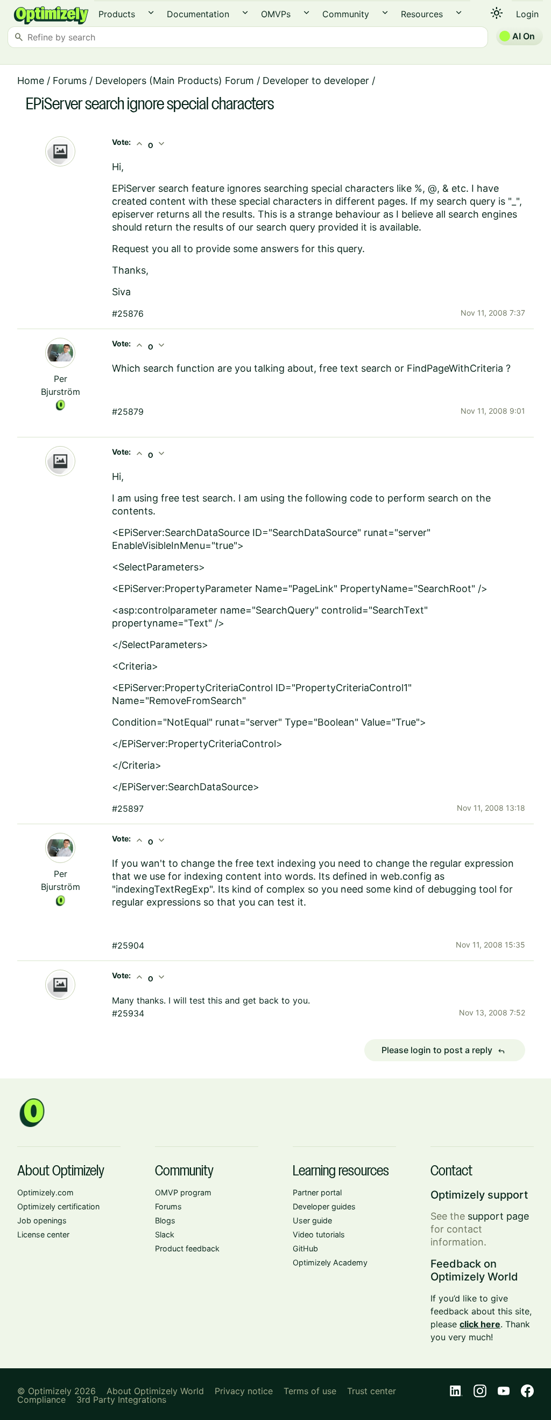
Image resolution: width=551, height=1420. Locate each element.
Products (116, 14)
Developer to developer (316, 80)
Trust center (371, 1391)
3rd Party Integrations (121, 1399)
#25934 (128, 1013)
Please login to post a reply (443, 1050)
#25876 (128, 313)
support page (498, 1216)
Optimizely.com (45, 1192)
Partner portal (317, 1192)
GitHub (305, 1248)
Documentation (198, 14)
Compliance (41, 1399)
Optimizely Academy (330, 1262)
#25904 (128, 945)
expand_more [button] (151, 12)
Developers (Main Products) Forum (174, 80)
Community (345, 14)
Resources (422, 14)
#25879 (128, 411)
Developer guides (324, 1206)
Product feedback (187, 1248)
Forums (70, 80)
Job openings (42, 1220)
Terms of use (310, 1391)
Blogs (165, 1220)
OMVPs (276, 14)
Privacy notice (244, 1391)
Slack (164, 1234)
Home (30, 80)
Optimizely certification (58, 1206)
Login (527, 14)
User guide (312, 1220)
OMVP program (183, 1192)
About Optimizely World (155, 1391)
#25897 (128, 808)
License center (43, 1234)
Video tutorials (319, 1234)
